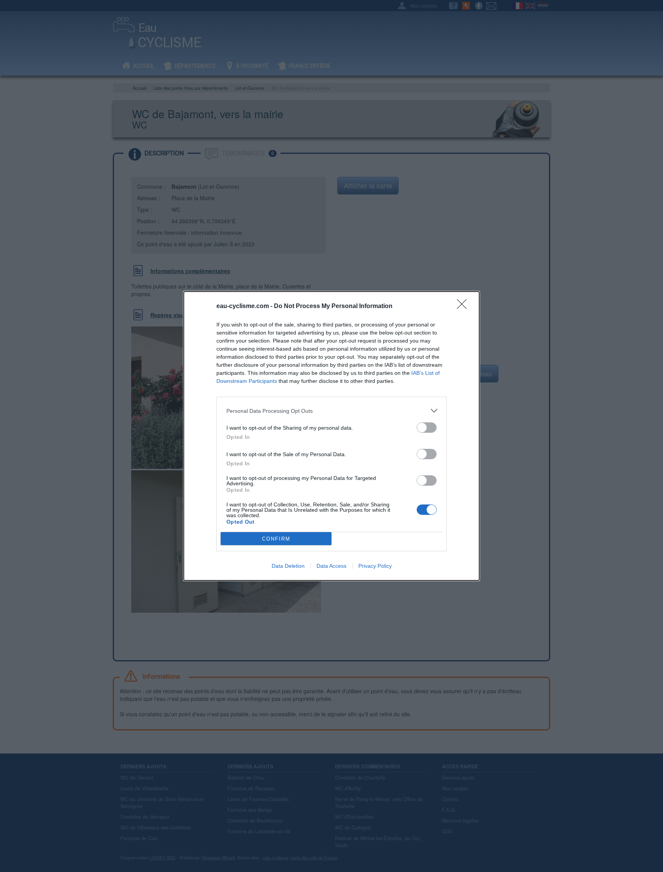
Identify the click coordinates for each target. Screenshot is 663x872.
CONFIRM (276, 539)
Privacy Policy (375, 566)
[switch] (427, 427)
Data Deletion (288, 566)
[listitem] (331, 411)
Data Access (331, 566)
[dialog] (331, 436)
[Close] (464, 306)
